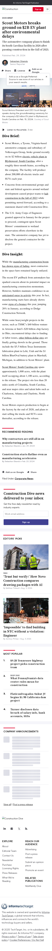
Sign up (38, 9)
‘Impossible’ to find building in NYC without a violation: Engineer (24, 631)
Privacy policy (9, 936)
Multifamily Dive (33, 886)
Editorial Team (9, 850)
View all (7, 804)
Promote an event (34, 870)
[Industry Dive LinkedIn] (4, 829)
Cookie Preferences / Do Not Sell (27, 940)
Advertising (30, 849)
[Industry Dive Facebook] (12, 829)
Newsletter (7, 860)
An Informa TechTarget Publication (26, 3)
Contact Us (8, 855)
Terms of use (24, 936)
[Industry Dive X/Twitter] (19, 829)
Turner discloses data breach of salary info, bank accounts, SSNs (27, 713)
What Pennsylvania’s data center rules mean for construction (26, 682)
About (5, 846)
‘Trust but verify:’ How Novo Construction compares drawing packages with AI (24, 580)
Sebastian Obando (19, 61)
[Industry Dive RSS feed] (26, 829)
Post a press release (23, 804)
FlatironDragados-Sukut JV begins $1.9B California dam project (28, 697)
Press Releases (9, 872)
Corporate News (24, 478)
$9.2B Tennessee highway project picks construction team (27, 664)
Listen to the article (20, 129)
